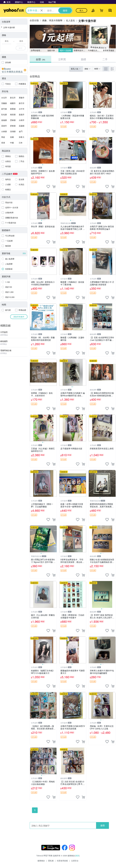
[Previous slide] (61, 94)
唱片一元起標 (65, 50)
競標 (83, 59)
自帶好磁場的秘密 (37, 50)
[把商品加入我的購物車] (54, 131)
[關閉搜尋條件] (41, 10)
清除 (24, 253)
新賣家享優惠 (108, 50)
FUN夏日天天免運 (94, 50)
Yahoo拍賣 (13, 10)
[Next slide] (84, 94)
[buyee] (13, 70)
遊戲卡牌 (51, 50)
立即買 (62, 59)
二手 (105, 59)
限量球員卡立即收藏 (80, 50)
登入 (81, 10)
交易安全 (75, 860)
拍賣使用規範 (62, 860)
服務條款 (41, 860)
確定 (20, 48)
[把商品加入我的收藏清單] (48, 131)
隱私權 (51, 860)
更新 (77, 855)
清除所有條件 (18, 316)
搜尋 (102, 825)
